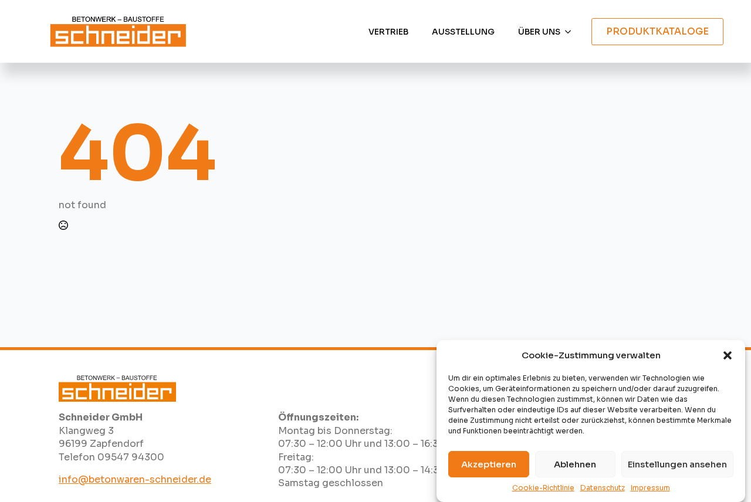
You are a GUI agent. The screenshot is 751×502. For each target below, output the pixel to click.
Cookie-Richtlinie (543, 487)
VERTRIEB (388, 31)
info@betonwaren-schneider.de (135, 479)
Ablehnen (575, 464)
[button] (727, 355)
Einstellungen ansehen (677, 464)
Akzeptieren (488, 464)
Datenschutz (602, 487)
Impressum (650, 487)
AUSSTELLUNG (463, 31)
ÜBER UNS (539, 31)
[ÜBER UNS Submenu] (571, 32)
